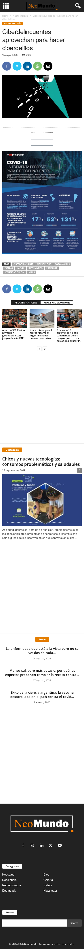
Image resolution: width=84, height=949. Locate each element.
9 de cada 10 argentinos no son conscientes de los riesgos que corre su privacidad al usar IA (68, 335)
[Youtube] (60, 846)
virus (32, 272)
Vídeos (48, 885)
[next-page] (45, 348)
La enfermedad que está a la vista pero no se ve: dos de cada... (42, 650)
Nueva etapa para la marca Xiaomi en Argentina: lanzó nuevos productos (41, 334)
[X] (17, 66)
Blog (46, 874)
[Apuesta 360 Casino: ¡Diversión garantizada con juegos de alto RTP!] (14, 318)
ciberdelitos (44, 264)
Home (5, 15)
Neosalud (8, 874)
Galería (48, 880)
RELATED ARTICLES (26, 302)
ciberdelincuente (23, 264)
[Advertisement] (42, 397)
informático (35, 268)
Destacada (9, 890)
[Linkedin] (27, 66)
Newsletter (50, 890)
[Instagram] (33, 846)
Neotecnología (11, 885)
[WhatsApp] (37, 66)
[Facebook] (6, 66)
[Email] (47, 66)
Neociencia (9, 880)
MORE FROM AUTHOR (57, 302)
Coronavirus (62, 264)
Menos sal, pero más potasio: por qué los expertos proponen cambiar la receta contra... (42, 672)
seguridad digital (14, 272)
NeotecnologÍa (20, 15)
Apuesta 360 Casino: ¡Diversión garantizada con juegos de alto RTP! (14, 334)
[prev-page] (39, 348)
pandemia (51, 268)
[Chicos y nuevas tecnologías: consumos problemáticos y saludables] (42, 500)
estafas (8, 268)
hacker (21, 268)
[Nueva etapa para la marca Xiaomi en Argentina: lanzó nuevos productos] (42, 318)
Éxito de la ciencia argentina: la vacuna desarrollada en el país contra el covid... (42, 694)
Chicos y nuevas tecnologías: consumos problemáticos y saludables (41, 461)
